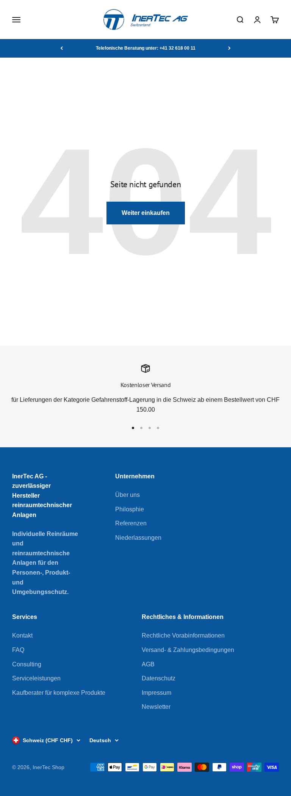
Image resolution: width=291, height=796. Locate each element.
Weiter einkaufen (146, 213)
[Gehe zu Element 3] (150, 428)
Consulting (26, 664)
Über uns (127, 495)
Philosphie (129, 509)
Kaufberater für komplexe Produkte (58, 692)
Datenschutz (158, 678)
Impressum (156, 692)
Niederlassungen (138, 537)
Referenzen (131, 523)
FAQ (18, 650)
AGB (148, 664)
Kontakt (22, 635)
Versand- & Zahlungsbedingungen (188, 650)
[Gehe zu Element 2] (141, 428)
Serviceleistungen (36, 678)
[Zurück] (61, 48)
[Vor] (229, 48)
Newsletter (156, 707)
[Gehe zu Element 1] (133, 428)
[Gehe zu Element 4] (158, 428)
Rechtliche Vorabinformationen (183, 635)
